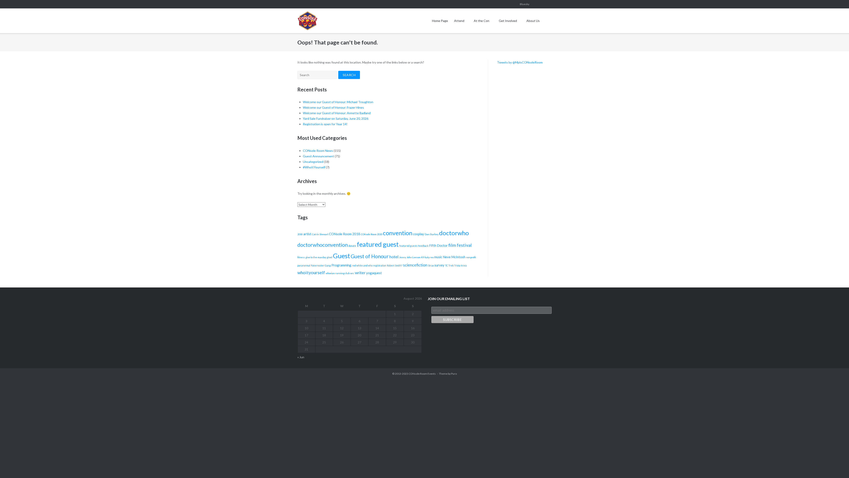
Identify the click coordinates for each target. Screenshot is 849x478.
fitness (301, 257)
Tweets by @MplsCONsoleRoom (520, 62)
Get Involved (508, 21)
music (438, 257)
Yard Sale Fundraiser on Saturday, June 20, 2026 (335, 118)
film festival (460, 245)
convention (397, 233)
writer (360, 272)
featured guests (408, 245)
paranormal (303, 265)
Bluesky (524, 4)
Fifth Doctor (438, 245)
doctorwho (454, 233)
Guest (341, 256)
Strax (431, 265)
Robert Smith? (394, 265)
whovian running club (338, 273)
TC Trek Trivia (452, 265)
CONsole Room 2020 (371, 234)
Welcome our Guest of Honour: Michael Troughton (338, 102)
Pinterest (542, 4)
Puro (454, 373)
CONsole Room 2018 (344, 234)
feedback (423, 245)
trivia (464, 265)
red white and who (362, 265)
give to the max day (316, 257)
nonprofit (471, 257)
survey (439, 265)
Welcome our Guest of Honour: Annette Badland (337, 113)
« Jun (300, 357)
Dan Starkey (431, 234)
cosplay (418, 234)
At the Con (481, 21)
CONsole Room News (318, 150)
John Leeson (414, 257)
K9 (422, 257)
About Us (533, 21)
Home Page (440, 21)
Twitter (550, 4)
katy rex (429, 257)
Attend (459, 21)
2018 (300, 234)
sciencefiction (415, 265)
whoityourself (311, 272)
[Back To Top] (837, 467)
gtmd (329, 257)
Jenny (402, 257)
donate (352, 245)
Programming (341, 265)
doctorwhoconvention (322, 245)
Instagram (513, 4)
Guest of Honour (370, 256)
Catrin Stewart (320, 234)
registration (379, 265)
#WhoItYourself (314, 167)
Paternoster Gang (321, 265)
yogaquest (374, 273)
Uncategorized (313, 162)
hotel (393, 256)
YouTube (535, 4)
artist (307, 234)
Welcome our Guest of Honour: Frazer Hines (333, 107)
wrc (352, 273)
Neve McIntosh (454, 257)
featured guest (378, 244)
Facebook (506, 4)
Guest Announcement (318, 156)
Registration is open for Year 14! (325, 124)
